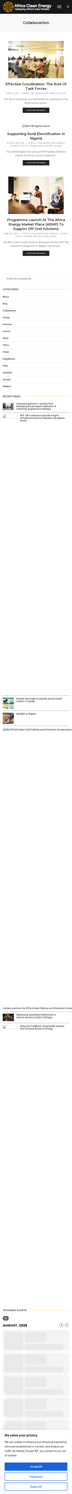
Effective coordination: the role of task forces (36, 86)
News (5, 338)
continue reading (36, 110)
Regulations (45, 146)
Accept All (36, 1466)
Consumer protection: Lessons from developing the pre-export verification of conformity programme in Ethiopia (36, 406)
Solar (62, 93)
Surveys (7, 379)
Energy (53, 93)
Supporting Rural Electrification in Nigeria (36, 136)
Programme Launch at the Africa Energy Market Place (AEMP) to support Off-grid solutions (36, 224)
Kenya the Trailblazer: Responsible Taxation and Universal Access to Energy (42, 1027)
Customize (36, 1476)
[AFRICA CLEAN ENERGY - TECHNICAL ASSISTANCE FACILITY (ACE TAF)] (27, 6)
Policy (24, 146)
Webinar (7, 386)
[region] (36, 1462)
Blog (26, 93)
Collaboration (39, 93)
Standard (7, 372)
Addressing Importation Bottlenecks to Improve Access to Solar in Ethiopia (36, 1016)
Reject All (36, 1486)
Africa (32, 143)
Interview (7, 324)
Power (33, 146)
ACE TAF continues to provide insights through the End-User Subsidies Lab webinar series (42, 418)
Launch (15, 146)
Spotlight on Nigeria (26, 714)
